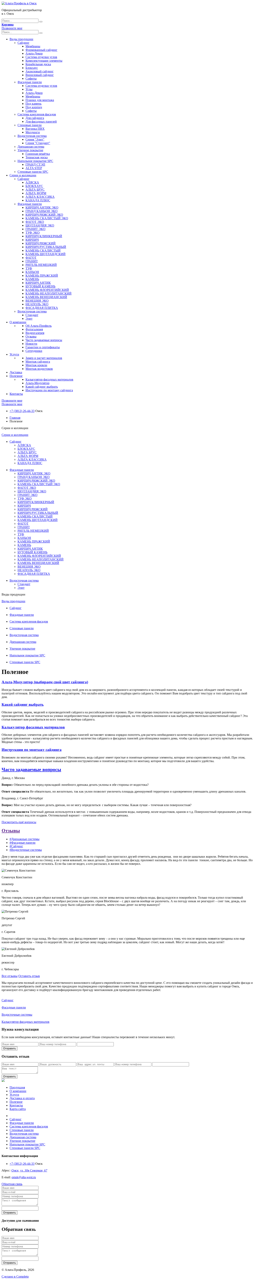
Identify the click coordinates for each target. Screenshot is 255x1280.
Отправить (9, 1048)
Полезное (16, 376)
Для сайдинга (35, 118)
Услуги (14, 354)
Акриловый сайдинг (40, 71)
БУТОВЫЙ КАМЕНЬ (40, 286)
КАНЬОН (32, 272)
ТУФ (29, 268)
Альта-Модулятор (37, 383)
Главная (15, 417)
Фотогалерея (34, 329)
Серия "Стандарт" (38, 143)
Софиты (31, 78)
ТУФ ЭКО (33, 232)
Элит (29, 318)
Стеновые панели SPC (33, 171)
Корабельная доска (38, 64)
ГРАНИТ (32, 261)
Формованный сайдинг (41, 50)
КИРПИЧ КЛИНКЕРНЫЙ (44, 236)
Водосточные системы (17, 1014)
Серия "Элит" (35, 139)
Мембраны (33, 46)
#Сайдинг (16, 846)
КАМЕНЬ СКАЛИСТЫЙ (43, 250)
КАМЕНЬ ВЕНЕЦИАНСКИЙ (46, 297)
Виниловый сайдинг (40, 75)
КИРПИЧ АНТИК (38, 282)
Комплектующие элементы (44, 60)
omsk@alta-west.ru (24, 1177)
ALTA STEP (34, 168)
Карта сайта (18, 1109)
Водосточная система (32, 136)
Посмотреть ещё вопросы (19, 822)
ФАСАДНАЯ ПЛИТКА (42, 308)
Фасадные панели (30, 82)
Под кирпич (34, 107)
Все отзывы (10, 976)
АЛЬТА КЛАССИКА (40, 196)
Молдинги (33, 132)
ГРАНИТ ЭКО (35, 229)
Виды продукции (21, 39)
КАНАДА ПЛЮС (38, 200)
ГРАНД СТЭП (35, 164)
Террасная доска (37, 157)
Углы (29, 89)
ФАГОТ (31, 257)
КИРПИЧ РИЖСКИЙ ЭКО (44, 214)
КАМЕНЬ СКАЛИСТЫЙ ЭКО (47, 218)
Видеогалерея (35, 333)
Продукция (17, 1087)
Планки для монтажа (40, 100)
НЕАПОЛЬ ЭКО (37, 304)
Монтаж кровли (36, 365)
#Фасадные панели (22, 842)
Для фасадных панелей (41, 121)
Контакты (16, 393)
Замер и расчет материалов (44, 358)
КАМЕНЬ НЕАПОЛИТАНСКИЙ (49, 293)
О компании (18, 322)
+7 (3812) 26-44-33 (22, 411)
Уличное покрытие (30, 150)
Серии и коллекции (23, 175)
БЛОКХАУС (34, 186)
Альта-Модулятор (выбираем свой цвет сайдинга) (45, 682)
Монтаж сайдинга (38, 361)
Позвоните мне (12, 28)
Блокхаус (32, 67)
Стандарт (32, 315)
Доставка (16, 372)
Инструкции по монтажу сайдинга (49, 390)
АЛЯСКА (32, 182)
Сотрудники (34, 350)
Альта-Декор (34, 53)
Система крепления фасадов (37, 114)
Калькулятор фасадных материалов (49, 379)
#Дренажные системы (24, 839)
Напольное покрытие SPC (35, 161)
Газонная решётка (38, 153)
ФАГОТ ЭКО (35, 222)
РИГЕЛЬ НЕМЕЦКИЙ (41, 265)
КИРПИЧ (32, 239)
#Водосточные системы (26, 849)
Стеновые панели (30, 125)
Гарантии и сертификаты (43, 347)
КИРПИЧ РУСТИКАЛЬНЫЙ (46, 247)
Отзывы (31, 336)
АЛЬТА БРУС (35, 189)
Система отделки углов (41, 57)
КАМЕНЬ (32, 279)
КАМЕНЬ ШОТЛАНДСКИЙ (46, 254)
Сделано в (15, 1276)
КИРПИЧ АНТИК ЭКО (42, 207)
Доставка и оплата (22, 1098)
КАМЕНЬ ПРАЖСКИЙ (42, 275)
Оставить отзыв (29, 976)
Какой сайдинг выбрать (42, 386)
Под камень (33, 103)
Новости (31, 343)
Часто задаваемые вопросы (44, 340)
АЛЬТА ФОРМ (36, 193)
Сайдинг (23, 42)
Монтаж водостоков (39, 368)
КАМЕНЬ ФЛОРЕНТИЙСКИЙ (47, 290)
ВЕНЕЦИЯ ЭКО (37, 300)
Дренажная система (31, 146)
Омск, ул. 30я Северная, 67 (29, 1170)
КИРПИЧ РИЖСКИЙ (41, 243)
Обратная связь (12, 1184)
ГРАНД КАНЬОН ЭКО (42, 211)
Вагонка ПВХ (35, 128)
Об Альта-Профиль (39, 325)
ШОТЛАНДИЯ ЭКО (40, 225)
